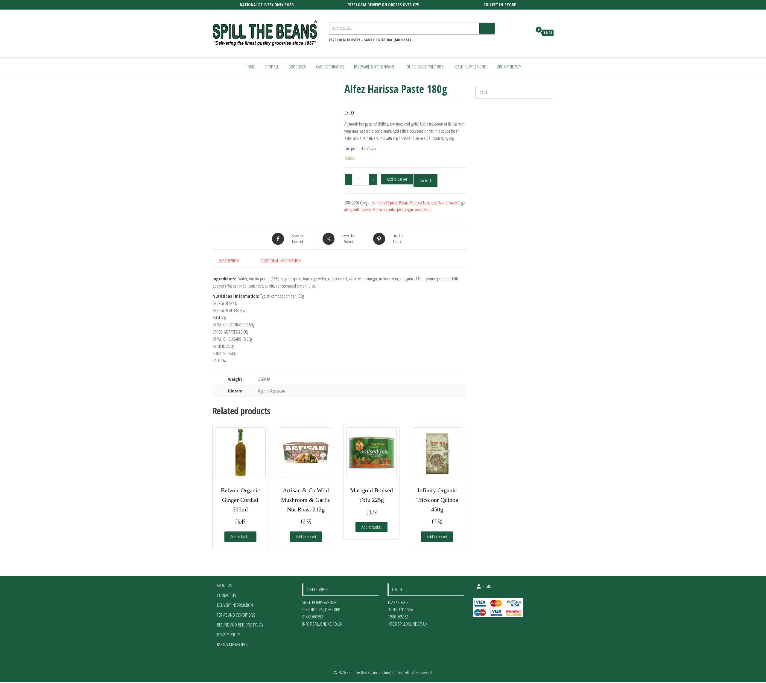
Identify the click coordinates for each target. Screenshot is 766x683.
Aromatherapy (509, 67)
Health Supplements (470, 67)
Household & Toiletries (424, 67)
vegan (409, 209)
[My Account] (526, 32)
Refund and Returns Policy (240, 625)
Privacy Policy (228, 635)
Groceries (297, 67)
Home (250, 67)
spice (399, 209)
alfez (347, 209)
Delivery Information (235, 605)
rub (391, 209)
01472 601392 (312, 617)
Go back (425, 181)
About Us (224, 585)
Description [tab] (228, 261)
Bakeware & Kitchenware (374, 67)
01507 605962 (397, 617)
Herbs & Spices (386, 203)
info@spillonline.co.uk (322, 624)
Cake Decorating (330, 67)
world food (423, 209)
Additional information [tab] (281, 261)
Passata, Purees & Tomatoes (418, 203)
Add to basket (397, 179)
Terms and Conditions (236, 615)
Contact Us (226, 595)
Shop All (272, 67)
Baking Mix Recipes (232, 644)
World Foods (448, 203)
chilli (356, 209)
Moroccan (380, 209)
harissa (366, 209)
